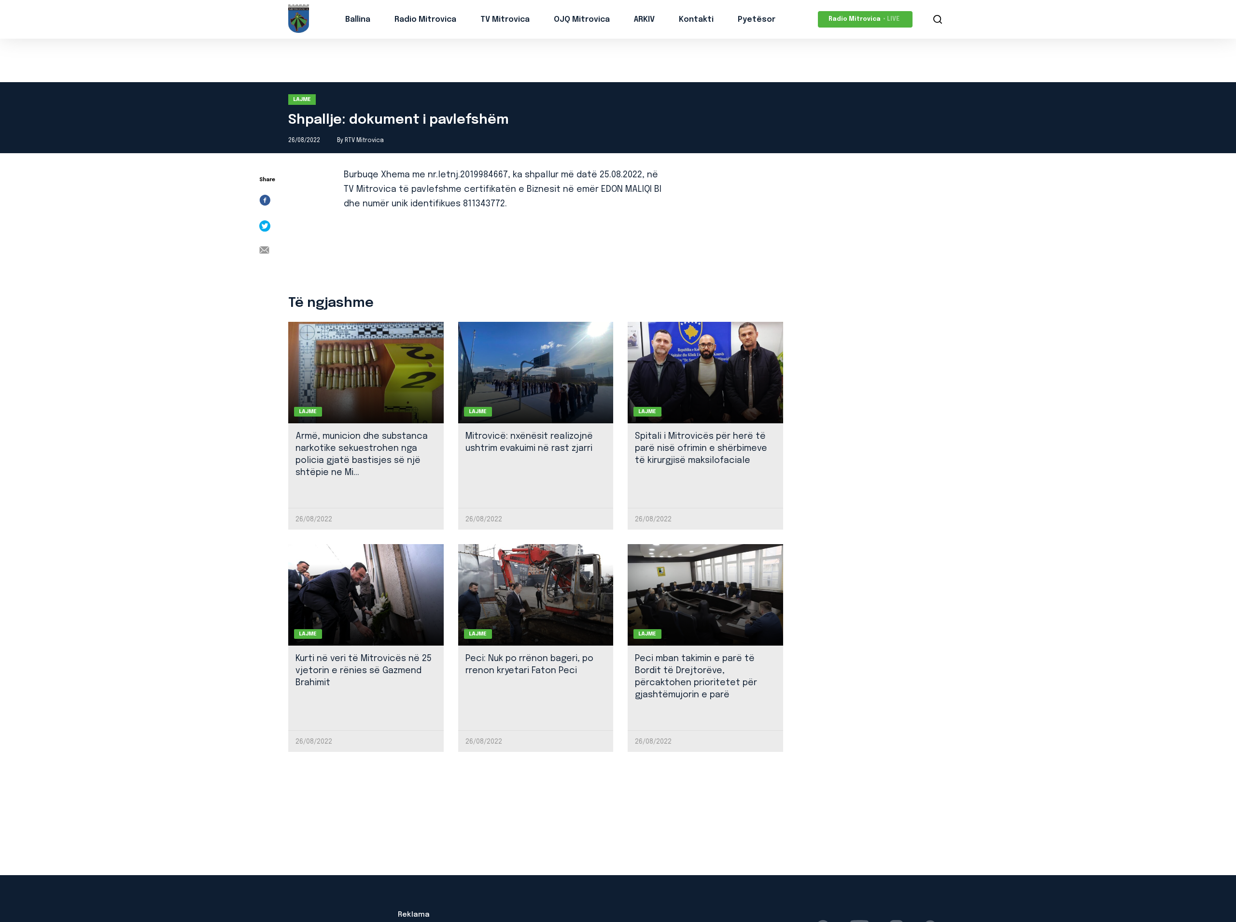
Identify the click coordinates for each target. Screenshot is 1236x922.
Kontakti (696, 19)
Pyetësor (756, 19)
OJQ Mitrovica (582, 19)
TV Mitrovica (505, 19)
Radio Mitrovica (425, 19)
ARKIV (644, 19)
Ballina (357, 19)
